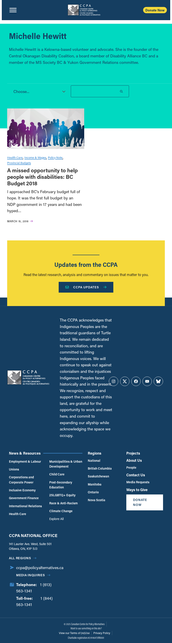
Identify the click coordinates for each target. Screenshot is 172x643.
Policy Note (55, 157)
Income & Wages (35, 157)
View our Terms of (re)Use (74, 633)
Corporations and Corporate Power (21, 479)
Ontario (93, 492)
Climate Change (61, 511)
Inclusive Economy (22, 490)
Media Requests (137, 482)
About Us (134, 460)
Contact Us (135, 475)
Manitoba (94, 484)
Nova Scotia (96, 500)
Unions (14, 469)
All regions (20, 558)
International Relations (25, 506)
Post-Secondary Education (60, 484)
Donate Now (155, 10)
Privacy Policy (101, 633)
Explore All (56, 519)
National (94, 460)
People (131, 467)
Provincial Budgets (19, 163)
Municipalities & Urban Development (65, 463)
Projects (133, 453)
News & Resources (25, 453)
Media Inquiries (30, 575)
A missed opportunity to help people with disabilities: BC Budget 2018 (42, 177)
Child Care (56, 474)
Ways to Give (137, 489)
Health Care (15, 157)
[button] (38, 91)
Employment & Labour (25, 461)
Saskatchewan (98, 476)
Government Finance (24, 498)
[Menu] (13, 10)
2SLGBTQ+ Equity (62, 495)
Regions (94, 453)
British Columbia (100, 468)
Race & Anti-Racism (63, 503)
